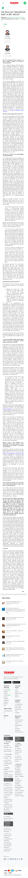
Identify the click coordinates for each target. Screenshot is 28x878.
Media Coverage (18, 693)
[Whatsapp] (9, 859)
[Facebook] (22, 859)
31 (13, 125)
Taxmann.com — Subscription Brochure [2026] (8, 809)
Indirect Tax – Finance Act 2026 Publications (7, 835)
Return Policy (18, 707)
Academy (6, 698)
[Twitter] (7, 859)
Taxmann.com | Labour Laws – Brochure (8, 796)
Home (16, 689)
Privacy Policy (18, 705)
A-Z (4, 718)
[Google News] (15, 859)
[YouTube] (13, 859)
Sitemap (17, 696)
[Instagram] (17, 859)
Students (6, 703)
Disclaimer (17, 712)
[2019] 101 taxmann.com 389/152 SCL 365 (13, 453)
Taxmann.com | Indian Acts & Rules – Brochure (8, 801)
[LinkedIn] (5, 859)
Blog (5, 705)
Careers (16, 695)
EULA (16, 711)
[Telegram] (11, 859)
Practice (5, 693)
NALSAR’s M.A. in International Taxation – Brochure (19, 794)
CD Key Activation (19, 732)
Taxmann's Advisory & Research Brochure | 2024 (8, 818)
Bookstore (6, 702)
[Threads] (19, 859)
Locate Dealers (18, 721)
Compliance (6, 700)
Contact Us (17, 728)
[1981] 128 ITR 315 (7, 409)
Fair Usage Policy (19, 704)
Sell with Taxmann (19, 720)
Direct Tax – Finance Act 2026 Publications (7, 830)
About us (17, 691)
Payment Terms (18, 709)
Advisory (6, 696)
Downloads (17, 730)
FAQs (16, 726)
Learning (6, 695)
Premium (6, 689)
